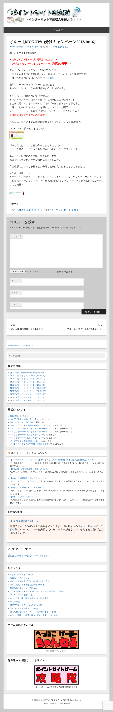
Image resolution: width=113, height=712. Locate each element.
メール (14, 292)
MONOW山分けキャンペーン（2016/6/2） (28, 382)
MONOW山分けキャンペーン (30, 210)
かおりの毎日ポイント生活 (21, 574)
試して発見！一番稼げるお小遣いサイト (27, 585)
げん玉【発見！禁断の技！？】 (23, 419)
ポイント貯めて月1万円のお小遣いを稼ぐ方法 (29, 581)
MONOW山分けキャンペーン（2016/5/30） (28, 391)
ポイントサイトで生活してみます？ (25, 608)
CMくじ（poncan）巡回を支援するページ (28, 428)
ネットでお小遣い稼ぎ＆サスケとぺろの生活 (29, 598)
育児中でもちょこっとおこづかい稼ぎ (26, 605)
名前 (13, 280)
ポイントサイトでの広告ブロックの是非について (31, 444)
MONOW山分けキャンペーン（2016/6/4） (28, 376)
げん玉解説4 (49, 78)
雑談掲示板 (15, 416)
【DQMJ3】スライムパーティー (23, 497)
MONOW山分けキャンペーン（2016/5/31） (28, 388)
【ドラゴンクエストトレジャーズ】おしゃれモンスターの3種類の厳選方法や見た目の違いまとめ (51, 460)
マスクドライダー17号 (33, 47)
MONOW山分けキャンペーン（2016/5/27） (28, 400)
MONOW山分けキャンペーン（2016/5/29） (28, 394)
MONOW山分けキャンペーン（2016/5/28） (28, 397)
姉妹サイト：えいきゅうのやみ (29, 453)
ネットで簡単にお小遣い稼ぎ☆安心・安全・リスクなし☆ (35, 615)
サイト (14, 304)
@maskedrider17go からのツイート (22, 345)
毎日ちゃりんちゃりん (19, 578)
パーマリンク (73, 210)
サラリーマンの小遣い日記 (21, 595)
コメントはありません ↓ (59, 47)
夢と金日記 (15, 601)
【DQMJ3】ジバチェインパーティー (25, 487)
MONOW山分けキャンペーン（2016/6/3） (28, 379)
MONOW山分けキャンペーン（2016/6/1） (28, 385)
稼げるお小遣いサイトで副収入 (23, 588)
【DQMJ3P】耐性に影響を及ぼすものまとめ (29, 469)
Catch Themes (64, 704)
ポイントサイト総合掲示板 (21, 422)
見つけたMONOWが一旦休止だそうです (27, 372)
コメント (17, 236)
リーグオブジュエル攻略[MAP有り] (25, 425)
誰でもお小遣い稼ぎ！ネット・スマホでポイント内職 (33, 612)
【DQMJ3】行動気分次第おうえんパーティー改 (30, 478)
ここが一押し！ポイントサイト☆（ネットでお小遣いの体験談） (38, 591)
